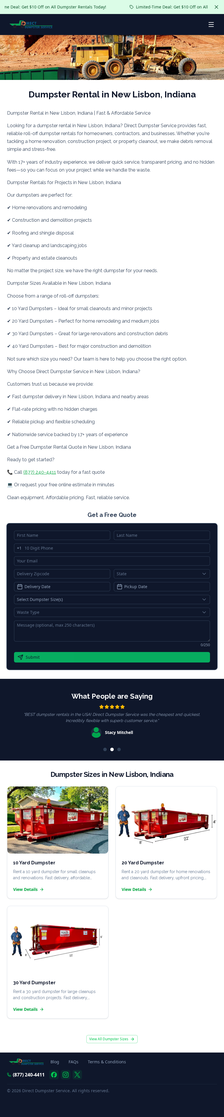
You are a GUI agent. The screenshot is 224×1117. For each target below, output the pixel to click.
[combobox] (162, 573)
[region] (112, 722)
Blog (54, 1061)
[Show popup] (205, 573)
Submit (33, 657)
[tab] (105, 749)
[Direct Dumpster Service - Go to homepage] (31, 24)
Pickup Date (135, 586)
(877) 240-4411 (39, 472)
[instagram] (65, 1074)
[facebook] (54, 1074)
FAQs (73, 1061)
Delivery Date (37, 586)
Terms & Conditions (107, 1061)
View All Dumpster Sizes (108, 1038)
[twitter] (77, 1074)
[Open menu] (211, 24)
